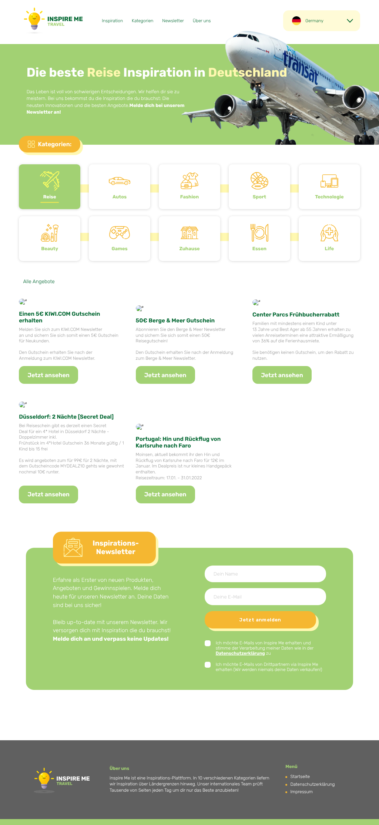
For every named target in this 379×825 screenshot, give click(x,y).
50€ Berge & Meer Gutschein (175, 320)
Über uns (202, 20)
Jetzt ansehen (48, 375)
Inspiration (112, 20)
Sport (259, 197)
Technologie (329, 197)
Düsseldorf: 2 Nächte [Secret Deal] (66, 416)
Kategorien (142, 20)
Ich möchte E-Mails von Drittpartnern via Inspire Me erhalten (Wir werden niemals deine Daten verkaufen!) (269, 667)
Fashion (189, 197)
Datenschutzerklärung (240, 653)
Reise (49, 197)
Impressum (302, 791)
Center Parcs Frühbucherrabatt (295, 314)
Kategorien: (54, 144)
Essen (259, 249)
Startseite (300, 776)
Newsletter (173, 20)
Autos (120, 197)
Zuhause (189, 249)
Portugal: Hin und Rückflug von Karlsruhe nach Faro (178, 442)
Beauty (49, 249)
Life (329, 249)
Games (119, 249)
